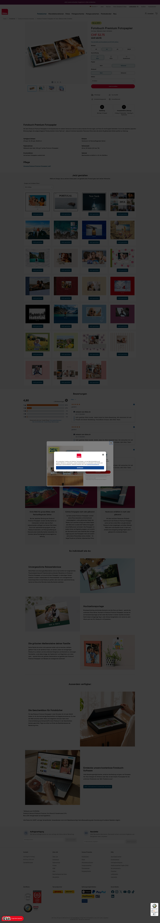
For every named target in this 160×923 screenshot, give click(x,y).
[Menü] (157, 904)
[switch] (154, 914)
